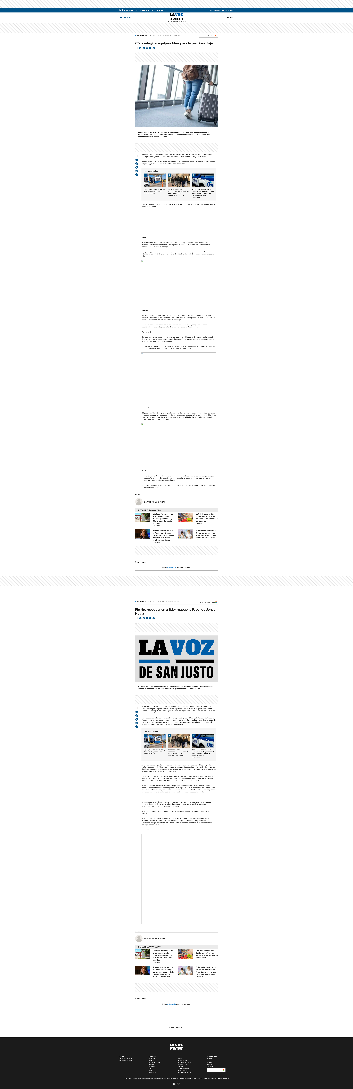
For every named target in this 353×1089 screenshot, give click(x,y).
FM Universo (229, 10)
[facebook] (144, 48)
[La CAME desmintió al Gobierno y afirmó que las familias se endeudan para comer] (185, 517)
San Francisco (134, 10)
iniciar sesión (171, 567)
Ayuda (184, 1080)
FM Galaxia (220, 10)
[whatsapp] (140, 48)
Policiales (151, 10)
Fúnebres (160, 10)
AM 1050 (213, 10)
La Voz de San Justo (154, 501)
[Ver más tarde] (136, 48)
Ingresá (230, 17)
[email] (150, 48)
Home (126, 10)
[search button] (121, 10)
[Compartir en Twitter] (147, 48)
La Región (143, 10)
